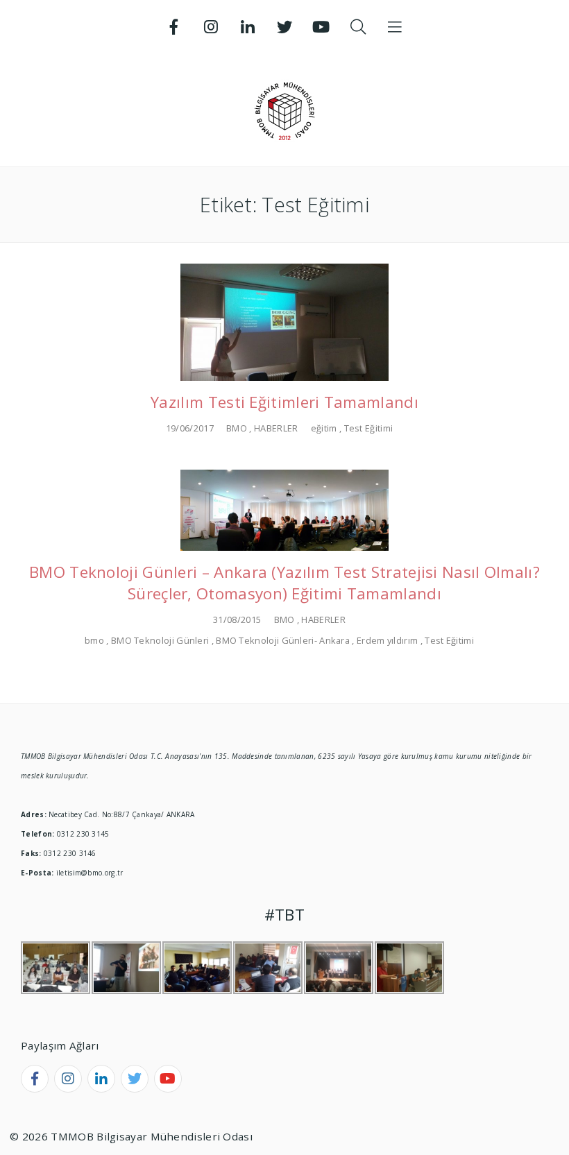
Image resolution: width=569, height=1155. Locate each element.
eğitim (324, 428)
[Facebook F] (174, 27)
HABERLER (276, 428)
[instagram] (68, 1079)
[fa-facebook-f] (35, 1079)
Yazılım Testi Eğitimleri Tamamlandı (284, 402)
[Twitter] (284, 27)
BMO (236, 428)
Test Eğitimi (368, 428)
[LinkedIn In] (248, 27)
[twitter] (134, 1079)
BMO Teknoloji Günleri (160, 640)
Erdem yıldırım (387, 640)
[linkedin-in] (101, 1079)
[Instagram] (211, 27)
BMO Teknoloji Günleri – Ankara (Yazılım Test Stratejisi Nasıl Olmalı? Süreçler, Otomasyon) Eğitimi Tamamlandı (284, 582)
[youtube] (168, 1079)
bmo (94, 640)
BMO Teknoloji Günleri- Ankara (283, 640)
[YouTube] (321, 27)
